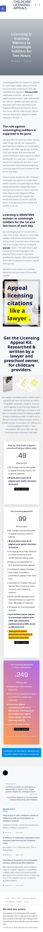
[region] (21, 918)
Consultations (10, 902)
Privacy (26, 902)
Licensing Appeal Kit (29, 898)
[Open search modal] (3, 5)
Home (7, 898)
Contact (19, 902)
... (28, 827)
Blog (18, 898)
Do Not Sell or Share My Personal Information (20, 927)
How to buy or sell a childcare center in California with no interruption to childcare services (20, 818)
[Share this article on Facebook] (5, 772)
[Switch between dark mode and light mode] (36, 5)
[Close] (40, 907)
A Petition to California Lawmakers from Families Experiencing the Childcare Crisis (21, 840)
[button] (3, 9)
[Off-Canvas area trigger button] (39, 5)
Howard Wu (16, 61)
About (13, 898)
